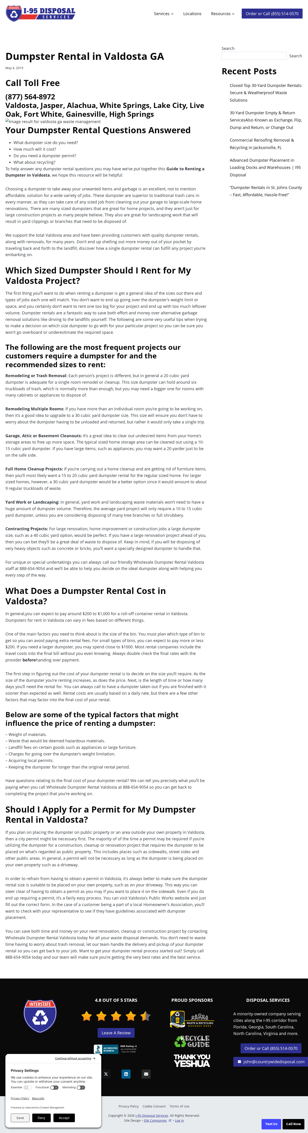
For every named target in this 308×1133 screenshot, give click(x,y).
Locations (192, 13)
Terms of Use (179, 1106)
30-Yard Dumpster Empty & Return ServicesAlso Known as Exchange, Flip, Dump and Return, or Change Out (266, 120)
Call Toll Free (32, 83)
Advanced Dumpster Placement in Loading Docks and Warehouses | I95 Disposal (265, 167)
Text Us (271, 1123)
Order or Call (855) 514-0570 (272, 13)
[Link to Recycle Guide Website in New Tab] (192, 1041)
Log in (179, 1120)
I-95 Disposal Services (152, 1115)
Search (228, 48)
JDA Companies (155, 1120)
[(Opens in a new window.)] (116, 1049)
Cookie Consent (154, 1106)
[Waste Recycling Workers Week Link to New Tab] (192, 1019)
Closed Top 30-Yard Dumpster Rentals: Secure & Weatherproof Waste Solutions (266, 93)
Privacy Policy (129, 1106)
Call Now (293, 1123)
